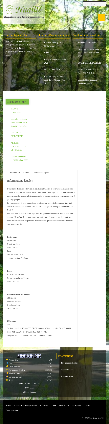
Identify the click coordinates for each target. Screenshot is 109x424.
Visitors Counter (29, 392)
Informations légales (69, 363)
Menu (101, 17)
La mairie (18, 405)
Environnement (12, 410)
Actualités (44, 405)
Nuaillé (8, 405)
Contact (87, 405)
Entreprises (76, 405)
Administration (67, 376)
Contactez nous (67, 370)
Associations (64, 405)
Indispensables (31, 405)
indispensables (12, 45)
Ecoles (53, 405)
